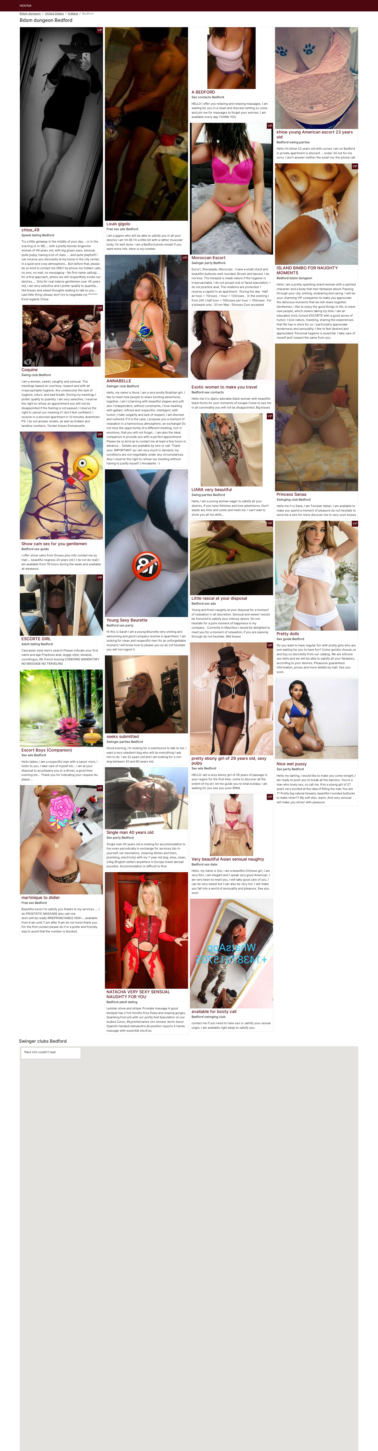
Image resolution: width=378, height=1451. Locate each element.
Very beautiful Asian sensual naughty (228, 859)
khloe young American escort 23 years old (315, 134)
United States (54, 13)
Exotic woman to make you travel (224, 387)
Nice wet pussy (292, 763)
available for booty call (214, 1011)
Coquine (29, 369)
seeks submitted (123, 736)
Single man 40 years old (130, 832)
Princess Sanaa (291, 494)
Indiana (73, 13)
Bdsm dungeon (30, 13)
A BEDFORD (203, 92)
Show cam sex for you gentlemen (54, 543)
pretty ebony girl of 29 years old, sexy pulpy (229, 761)
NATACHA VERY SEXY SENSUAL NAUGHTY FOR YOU (138, 994)
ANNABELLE (119, 380)
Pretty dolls (288, 633)
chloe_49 (30, 229)
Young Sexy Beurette (127, 620)
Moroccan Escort (209, 257)
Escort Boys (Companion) (46, 750)
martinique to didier (40, 897)
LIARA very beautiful (212, 489)
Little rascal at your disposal (219, 598)
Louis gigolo (118, 223)
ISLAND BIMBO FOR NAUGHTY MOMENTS (307, 270)
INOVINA (26, 5)
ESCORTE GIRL (36, 638)
